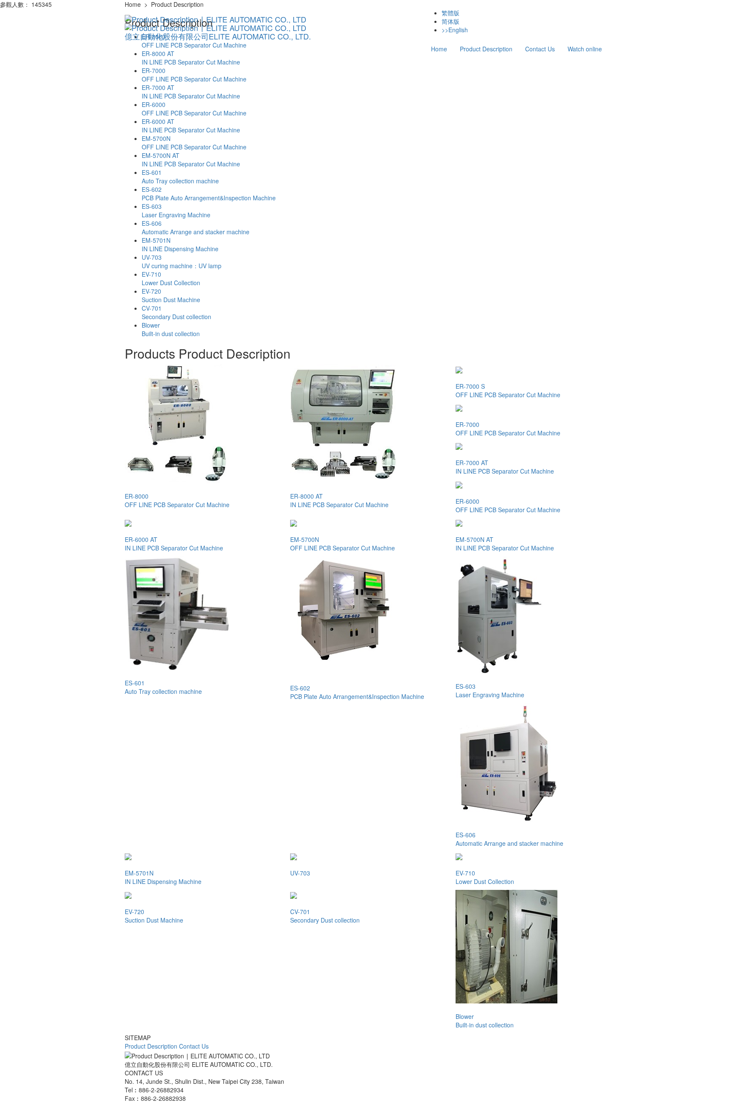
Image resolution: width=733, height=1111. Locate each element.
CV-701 (176, 312)
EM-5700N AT (191, 159)
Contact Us (540, 49)
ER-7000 (194, 74)
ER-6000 (194, 108)
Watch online (585, 49)
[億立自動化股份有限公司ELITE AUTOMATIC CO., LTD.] (217, 19)
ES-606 (195, 227)
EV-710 (171, 278)
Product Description (486, 49)
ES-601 (180, 176)
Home (439, 49)
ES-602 (209, 193)
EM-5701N (180, 244)
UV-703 (181, 261)
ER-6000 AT (191, 125)
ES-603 (176, 210)
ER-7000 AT (191, 91)
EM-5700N (194, 142)
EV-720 (171, 295)
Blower (171, 329)
